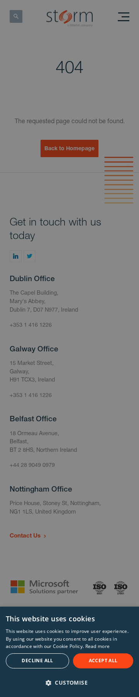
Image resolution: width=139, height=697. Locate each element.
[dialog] (69, 652)
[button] (69, 682)
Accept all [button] (103, 660)
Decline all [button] (37, 660)
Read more (97, 646)
